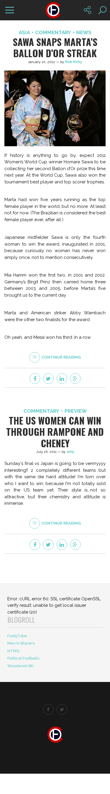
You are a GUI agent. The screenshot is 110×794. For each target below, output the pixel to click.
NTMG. (13, 651)
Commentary (53, 32)
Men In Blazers (21, 643)
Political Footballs (23, 658)
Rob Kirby (73, 62)
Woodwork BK (20, 666)
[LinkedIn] (62, 378)
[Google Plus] (75, 378)
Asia (24, 32)
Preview (76, 411)
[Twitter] (48, 378)
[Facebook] (35, 378)
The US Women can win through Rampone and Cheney (55, 431)
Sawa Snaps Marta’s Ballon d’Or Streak (55, 47)
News (84, 32)
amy (70, 452)
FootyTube (17, 636)
